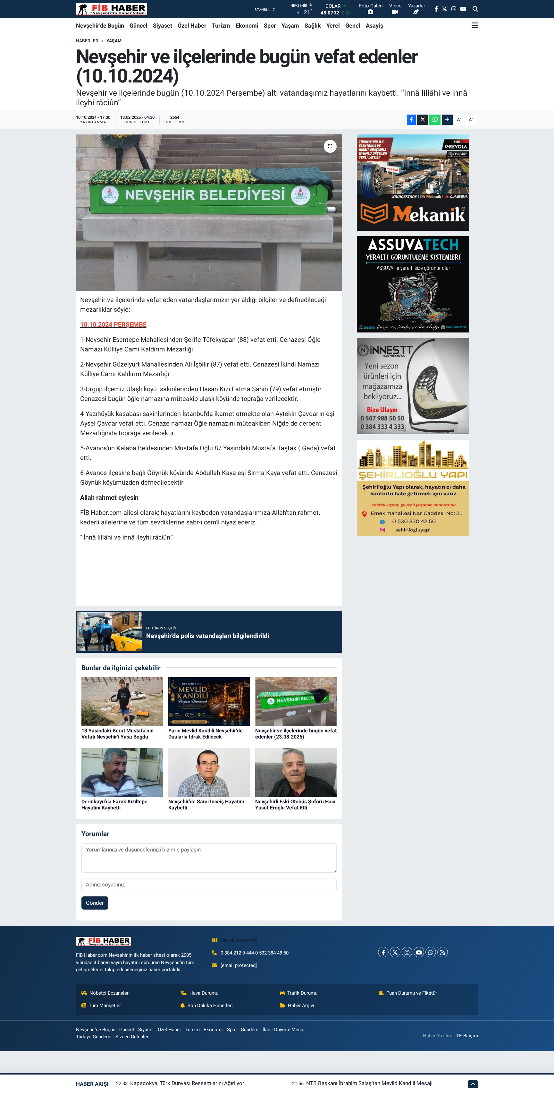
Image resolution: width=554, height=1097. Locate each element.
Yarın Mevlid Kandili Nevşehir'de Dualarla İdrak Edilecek (205, 734)
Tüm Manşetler (105, 1005)
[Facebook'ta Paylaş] (411, 120)
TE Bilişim (467, 1036)
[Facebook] (383, 952)
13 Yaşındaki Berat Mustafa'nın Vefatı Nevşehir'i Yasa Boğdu (117, 734)
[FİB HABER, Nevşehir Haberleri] (111, 9)
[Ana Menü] (475, 25)
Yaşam (290, 25)
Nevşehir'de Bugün (100, 25)
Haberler (87, 40)
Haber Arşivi (301, 1005)
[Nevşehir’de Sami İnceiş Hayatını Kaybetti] (209, 772)
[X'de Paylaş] (422, 120)
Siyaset (162, 25)
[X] (395, 952)
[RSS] (442, 952)
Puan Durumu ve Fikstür (411, 993)
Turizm (221, 25)
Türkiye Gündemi (94, 1037)
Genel (352, 25)
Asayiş (374, 25)
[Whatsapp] (430, 952)
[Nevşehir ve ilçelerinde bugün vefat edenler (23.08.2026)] (296, 701)
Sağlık (313, 25)
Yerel (333, 25)
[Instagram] (407, 952)
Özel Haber (192, 25)
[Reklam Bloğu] (413, 182)
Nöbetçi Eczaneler (109, 993)
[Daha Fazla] (447, 120)
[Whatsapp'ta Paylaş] (435, 120)
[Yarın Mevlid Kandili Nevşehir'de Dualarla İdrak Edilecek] (209, 701)
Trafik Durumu (302, 993)
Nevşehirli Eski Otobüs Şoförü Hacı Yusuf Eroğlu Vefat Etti (295, 805)
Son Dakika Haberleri (210, 1005)
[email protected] (239, 940)
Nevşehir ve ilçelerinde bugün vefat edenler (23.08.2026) (296, 734)
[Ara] (475, 9)
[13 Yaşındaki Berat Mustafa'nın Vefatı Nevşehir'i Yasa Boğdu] (122, 701)
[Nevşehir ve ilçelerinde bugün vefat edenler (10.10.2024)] (209, 212)
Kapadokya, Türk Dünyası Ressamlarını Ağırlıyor (187, 1083)
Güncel (138, 25)
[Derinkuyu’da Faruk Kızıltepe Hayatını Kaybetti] (122, 772)
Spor (270, 25)
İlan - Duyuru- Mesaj (284, 1029)
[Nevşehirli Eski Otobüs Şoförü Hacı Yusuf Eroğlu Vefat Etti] (296, 772)
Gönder (95, 903)
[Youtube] (419, 952)
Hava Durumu (203, 993)
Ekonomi (247, 25)
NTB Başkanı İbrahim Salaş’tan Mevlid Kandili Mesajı (369, 1083)
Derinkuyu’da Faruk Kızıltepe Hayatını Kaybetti (114, 805)
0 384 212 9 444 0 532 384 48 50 (255, 953)
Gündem (249, 1029)
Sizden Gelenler (131, 1037)
